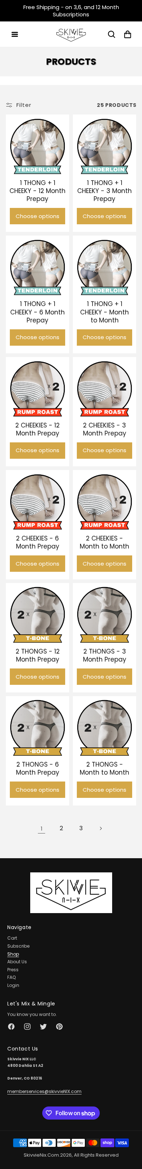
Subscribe (18, 946)
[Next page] (100, 828)
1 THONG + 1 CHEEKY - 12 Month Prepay (37, 191)
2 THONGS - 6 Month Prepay (37, 768)
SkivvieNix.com (41, 1155)
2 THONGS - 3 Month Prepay (104, 655)
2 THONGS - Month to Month (104, 768)
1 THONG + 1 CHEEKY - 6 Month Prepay (37, 312)
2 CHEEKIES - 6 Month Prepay (37, 542)
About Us (17, 962)
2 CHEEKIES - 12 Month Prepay (37, 429)
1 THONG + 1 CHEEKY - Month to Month (104, 312)
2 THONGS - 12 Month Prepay (38, 655)
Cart (12, 938)
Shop (13, 954)
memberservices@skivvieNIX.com (44, 1091)
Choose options (37, 216)
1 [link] (42, 828)
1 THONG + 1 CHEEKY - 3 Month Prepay (104, 191)
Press (13, 970)
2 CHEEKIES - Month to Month (104, 542)
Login (13, 985)
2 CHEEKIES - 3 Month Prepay (104, 429)
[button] (15, 34)
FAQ (11, 977)
